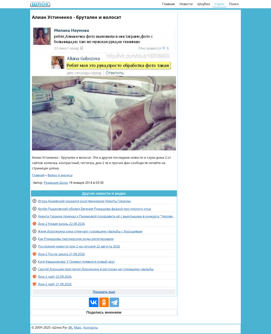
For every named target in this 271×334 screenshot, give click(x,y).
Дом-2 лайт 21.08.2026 (55, 284)
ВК (70, 327)
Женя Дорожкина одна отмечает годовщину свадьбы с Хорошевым (90, 231)
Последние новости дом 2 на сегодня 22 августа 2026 (79, 246)
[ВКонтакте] (93, 302)
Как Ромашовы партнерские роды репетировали (76, 239)
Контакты (90, 327)
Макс (78, 327)
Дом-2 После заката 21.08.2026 (61, 254)
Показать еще (104, 292)
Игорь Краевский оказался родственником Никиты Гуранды (84, 201)
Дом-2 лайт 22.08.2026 (55, 276)
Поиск (234, 4)
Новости (186, 4)
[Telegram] (114, 302)
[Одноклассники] (104, 302)
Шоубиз (203, 4)
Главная (168, 4)
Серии (219, 4)
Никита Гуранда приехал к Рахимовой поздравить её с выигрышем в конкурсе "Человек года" (106, 216)
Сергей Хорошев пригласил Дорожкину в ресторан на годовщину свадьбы (96, 269)
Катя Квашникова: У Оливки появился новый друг (76, 261)
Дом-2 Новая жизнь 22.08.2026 (61, 224)
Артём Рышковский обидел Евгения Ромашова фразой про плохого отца (94, 209)
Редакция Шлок (56, 182)
